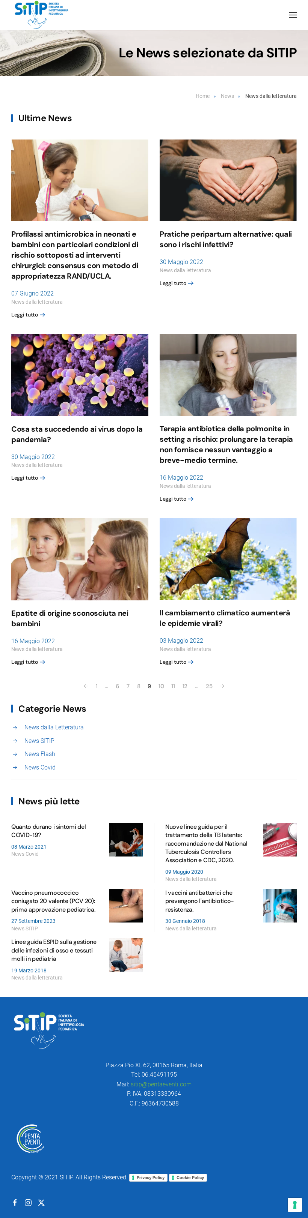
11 (173, 686)
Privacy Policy (151, 1177)
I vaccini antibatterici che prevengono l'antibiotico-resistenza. (199, 901)
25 (209, 686)
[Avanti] (222, 686)
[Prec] (86, 686)
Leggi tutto (24, 314)
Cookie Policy (190, 1177)
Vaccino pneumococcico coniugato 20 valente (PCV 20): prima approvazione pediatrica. (53, 901)
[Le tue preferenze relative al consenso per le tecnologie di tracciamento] (295, 1205)
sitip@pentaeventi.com (161, 1084)
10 (161, 686)
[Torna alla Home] (41, 15)
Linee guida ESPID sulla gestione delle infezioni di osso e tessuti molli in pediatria (54, 950)
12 (185, 686)
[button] (293, 15)
